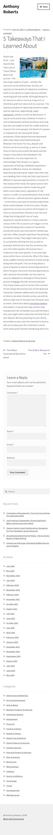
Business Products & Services (19, 710)
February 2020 (12, 637)
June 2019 (10, 670)
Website (11, 457)
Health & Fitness (13, 733)
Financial (10, 724)
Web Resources (13, 795)
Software (10, 771)
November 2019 (13, 651)
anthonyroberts (33, 29)
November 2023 (13, 590)
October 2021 (12, 604)
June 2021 (10, 618)
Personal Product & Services (18, 752)
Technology (11, 781)
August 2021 (11, 609)
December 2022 (13, 599)
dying (17, 281)
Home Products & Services (23, 341)
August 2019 (11, 661)
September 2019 (13, 656)
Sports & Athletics (14, 776)
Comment (12, 392)
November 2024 (13, 575)
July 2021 (10, 613)
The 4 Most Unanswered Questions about (14, 354)
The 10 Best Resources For (39, 352)
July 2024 (10, 580)
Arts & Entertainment (15, 700)
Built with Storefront (13, 818)
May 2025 (10, 571)
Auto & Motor (12, 705)
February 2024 (12, 585)
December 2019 (13, 647)
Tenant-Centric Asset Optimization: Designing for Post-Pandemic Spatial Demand (26, 529)
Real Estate (11, 762)
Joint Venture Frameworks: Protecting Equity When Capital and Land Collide (26, 522)
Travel (9, 786)
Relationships (12, 766)
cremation (8, 114)
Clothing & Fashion (14, 714)
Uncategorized (12, 790)
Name (10, 431)
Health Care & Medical (16, 738)
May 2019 (10, 675)
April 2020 (10, 632)
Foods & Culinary (13, 729)
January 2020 (12, 642)
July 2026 (10, 566)
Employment (12, 719)
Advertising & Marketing (17, 695)
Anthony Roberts (11, 9)
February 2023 (12, 594)
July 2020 (10, 628)
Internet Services (13, 748)
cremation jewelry (38, 303)
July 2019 (10, 666)
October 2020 (12, 623)
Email (10, 444)
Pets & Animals (13, 757)
